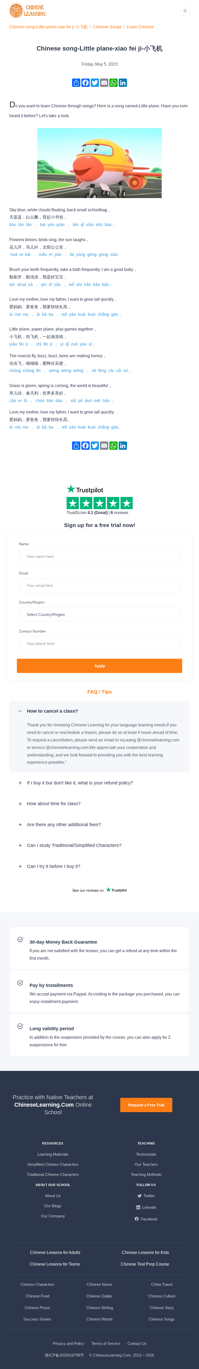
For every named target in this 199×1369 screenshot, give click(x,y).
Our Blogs (52, 1206)
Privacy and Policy (68, 1343)
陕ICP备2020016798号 (64, 1355)
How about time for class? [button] (54, 803)
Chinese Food (37, 1296)
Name (24, 544)
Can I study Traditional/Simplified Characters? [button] (74, 845)
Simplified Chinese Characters (53, 1164)
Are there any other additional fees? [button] (64, 824)
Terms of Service (105, 1343)
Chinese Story (162, 1307)
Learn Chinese (140, 27)
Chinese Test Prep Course (145, 1264)
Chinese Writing (99, 1307)
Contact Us (137, 1343)
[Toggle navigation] (185, 11)
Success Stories (37, 1319)
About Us (53, 1196)
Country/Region (32, 602)
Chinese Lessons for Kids (145, 1252)
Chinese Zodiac (99, 1296)
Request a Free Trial (146, 1105)
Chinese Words (100, 1319)
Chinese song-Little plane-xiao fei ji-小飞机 (48, 27)
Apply (99, 666)
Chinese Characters (37, 1284)
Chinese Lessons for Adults (55, 1252)
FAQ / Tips (99, 691)
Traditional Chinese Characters (53, 1174)
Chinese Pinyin (37, 1307)
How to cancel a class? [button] (52, 711)
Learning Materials (52, 1154)
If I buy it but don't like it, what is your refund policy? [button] (80, 782)
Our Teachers (146, 1164)
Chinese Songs (107, 27)
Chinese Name (99, 1284)
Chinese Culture (161, 1296)
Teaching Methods (146, 1174)
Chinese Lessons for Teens (55, 1264)
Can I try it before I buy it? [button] (53, 866)
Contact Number (32, 631)
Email (23, 573)
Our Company (53, 1216)
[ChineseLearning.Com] (28, 10)
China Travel (161, 1284)
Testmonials (146, 1154)
